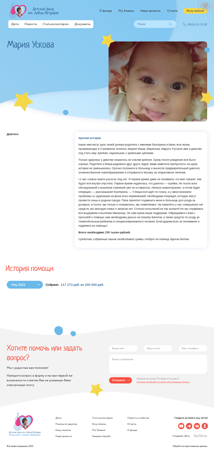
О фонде (105, 11)
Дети (15, 24)
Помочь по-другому (66, 424)
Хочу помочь (195, 11)
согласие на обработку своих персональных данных (162, 382)
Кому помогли (63, 430)
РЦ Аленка (126, 11)
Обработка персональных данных (190, 446)
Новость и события (138, 418)
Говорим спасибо (101, 436)
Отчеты (172, 11)
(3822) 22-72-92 (197, 25)
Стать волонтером (55, 24)
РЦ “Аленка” (99, 430)
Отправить (119, 380)
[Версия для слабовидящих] (205, 6)
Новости (30, 24)
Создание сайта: (181, 436)
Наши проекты (150, 11)
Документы (82, 24)
